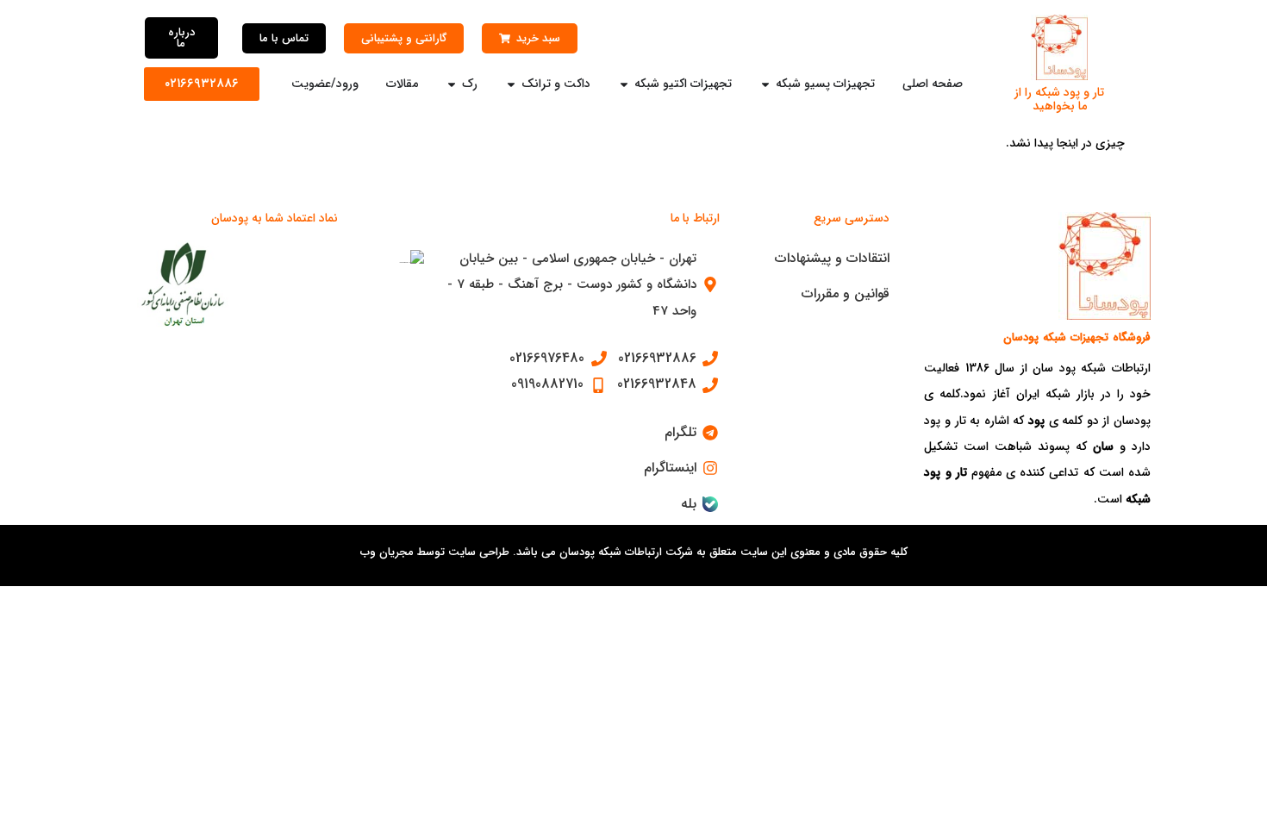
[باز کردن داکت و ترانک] (511, 84)
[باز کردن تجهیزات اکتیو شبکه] (624, 84)
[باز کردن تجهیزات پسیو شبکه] (765, 84)
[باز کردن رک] (452, 84)
